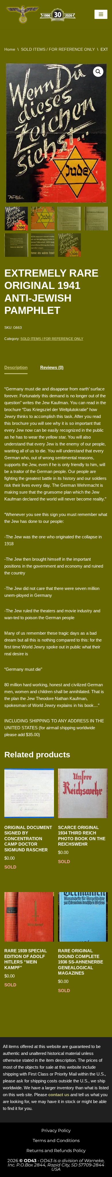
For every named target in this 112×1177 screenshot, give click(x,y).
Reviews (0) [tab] (51, 367)
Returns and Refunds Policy (56, 1150)
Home (9, 49)
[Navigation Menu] (101, 14)
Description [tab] (16, 367)
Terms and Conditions (56, 1140)
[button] (98, 72)
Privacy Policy (56, 1130)
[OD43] (41, 14)
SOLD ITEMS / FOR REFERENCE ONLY (58, 49)
